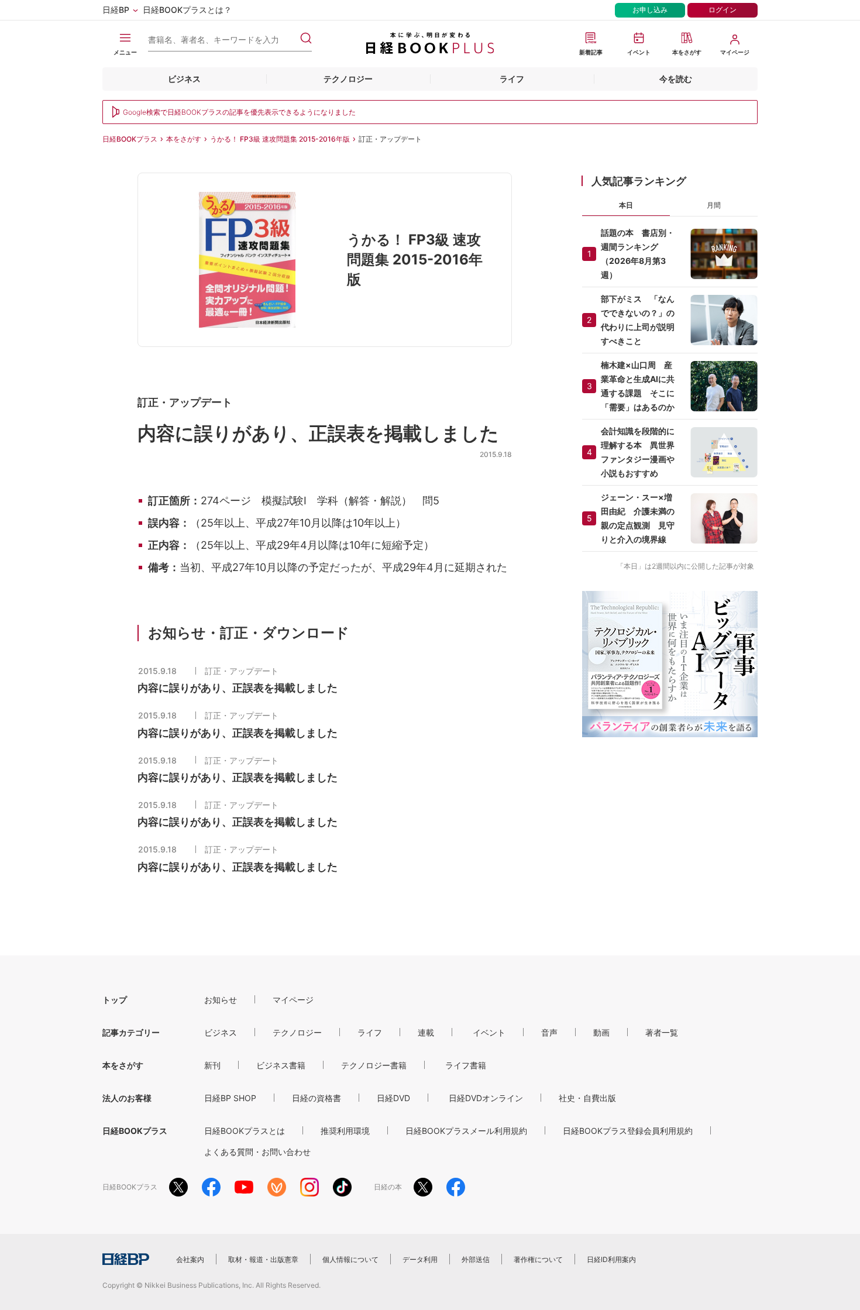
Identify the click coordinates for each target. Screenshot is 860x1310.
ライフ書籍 (465, 1065)
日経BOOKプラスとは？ (187, 10)
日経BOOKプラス (129, 139)
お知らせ (220, 1000)
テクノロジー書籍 (374, 1065)
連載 (426, 1032)
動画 (601, 1032)
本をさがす (183, 139)
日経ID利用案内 (611, 1259)
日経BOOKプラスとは (244, 1131)
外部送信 (476, 1259)
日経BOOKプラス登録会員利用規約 (628, 1131)
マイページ (293, 1000)
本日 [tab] (626, 205)
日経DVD (393, 1098)
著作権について (538, 1259)
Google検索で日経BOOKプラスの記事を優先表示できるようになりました (239, 112)
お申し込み (650, 9)
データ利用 (420, 1259)
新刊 (212, 1065)
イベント (489, 1032)
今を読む (675, 79)
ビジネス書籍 (280, 1065)
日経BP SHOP (230, 1098)
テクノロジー (348, 79)
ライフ (512, 79)
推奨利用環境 (345, 1131)
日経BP (115, 10)
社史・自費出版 (587, 1098)
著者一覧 (661, 1032)
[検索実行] (306, 38)
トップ (114, 1000)
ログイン (722, 9)
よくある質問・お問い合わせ (257, 1152)
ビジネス (184, 79)
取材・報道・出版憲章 (263, 1259)
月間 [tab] (714, 205)
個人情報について (350, 1259)
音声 (549, 1032)
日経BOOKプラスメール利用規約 (466, 1131)
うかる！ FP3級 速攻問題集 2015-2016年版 (280, 139)
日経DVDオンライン (486, 1098)
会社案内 (190, 1259)
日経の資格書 (316, 1098)
